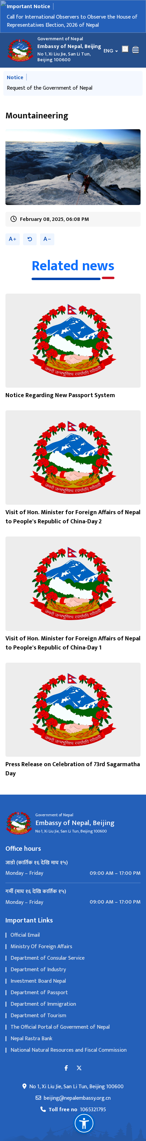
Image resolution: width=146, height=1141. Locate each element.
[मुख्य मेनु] (136, 50)
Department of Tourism (38, 1021)
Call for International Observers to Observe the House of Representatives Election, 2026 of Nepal (72, 21)
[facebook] (66, 1073)
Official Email (25, 940)
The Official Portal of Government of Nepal (60, 1032)
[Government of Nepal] (20, 50)
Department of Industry (38, 975)
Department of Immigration (43, 1009)
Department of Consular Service (48, 963)
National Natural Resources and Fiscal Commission (69, 1055)
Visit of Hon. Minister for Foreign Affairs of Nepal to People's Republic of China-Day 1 (73, 648)
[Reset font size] (30, 245)
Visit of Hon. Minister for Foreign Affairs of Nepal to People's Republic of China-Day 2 (73, 522)
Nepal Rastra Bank (31, 1044)
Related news (73, 271)
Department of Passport (39, 998)
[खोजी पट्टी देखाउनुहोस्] (125, 49)
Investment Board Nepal (38, 986)
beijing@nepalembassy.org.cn (77, 1104)
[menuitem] (73, 879)
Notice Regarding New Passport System (60, 401)
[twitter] (79, 1073)
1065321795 (77, 1115)
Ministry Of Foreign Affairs (41, 952)
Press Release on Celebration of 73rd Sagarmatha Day (72, 774)
